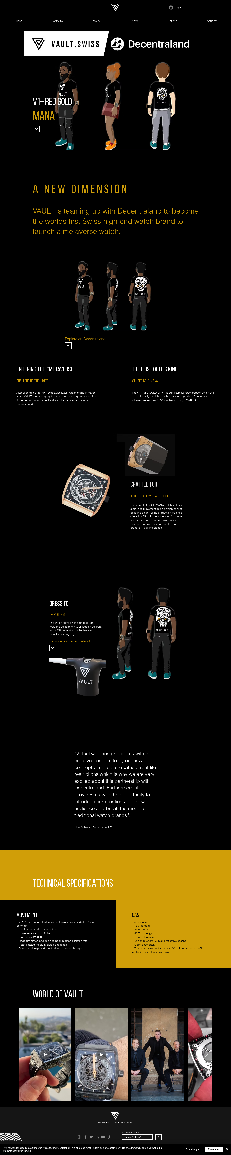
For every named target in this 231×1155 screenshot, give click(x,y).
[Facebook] (85, 1137)
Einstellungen (193, 1149)
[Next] (212, 90)
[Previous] (18, 90)
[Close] (227, 1149)
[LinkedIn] (97, 1137)
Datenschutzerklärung (19, 1150)
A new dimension (81, 190)
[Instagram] (79, 1137)
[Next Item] (207, 1054)
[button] (185, 8)
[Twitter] (91, 1137)
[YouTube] (103, 1137)
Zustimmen (214, 1149)
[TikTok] (109, 1137)
